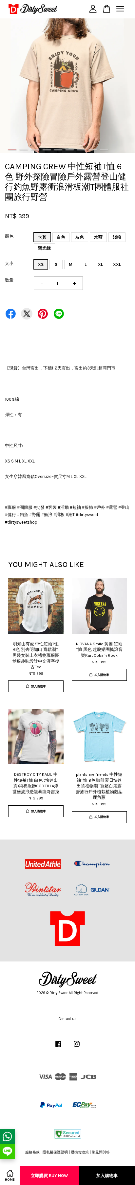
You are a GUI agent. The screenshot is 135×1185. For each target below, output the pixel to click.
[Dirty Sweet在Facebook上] (58, 1047)
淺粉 (117, 237)
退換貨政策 (80, 1152)
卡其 (42, 237)
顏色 (9, 236)
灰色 (79, 237)
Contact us (67, 1019)
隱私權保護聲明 (55, 1152)
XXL (117, 264)
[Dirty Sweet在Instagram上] (76, 1047)
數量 (9, 279)
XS (41, 264)
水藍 (98, 237)
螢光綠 (44, 248)
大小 (9, 263)
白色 (61, 237)
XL (100, 264)
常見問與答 (101, 1152)
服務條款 (32, 1152)
